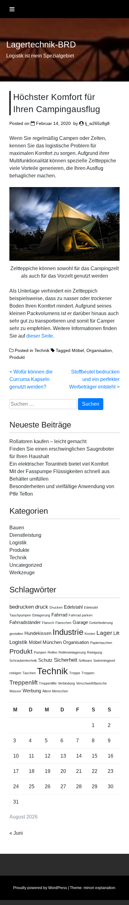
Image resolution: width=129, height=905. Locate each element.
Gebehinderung (101, 623)
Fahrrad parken (80, 615)
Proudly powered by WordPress (40, 888)
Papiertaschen (101, 643)
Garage (80, 622)
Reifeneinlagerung (72, 652)
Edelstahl (73, 607)
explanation (105, 888)
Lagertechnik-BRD (41, 44)
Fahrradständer (25, 622)
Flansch (48, 623)
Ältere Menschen (55, 691)
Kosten (90, 633)
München (52, 642)
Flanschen (63, 623)
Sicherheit (65, 660)
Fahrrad (59, 614)
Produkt (17, 357)
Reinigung (94, 652)
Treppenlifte (48, 683)
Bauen (16, 527)
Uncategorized (25, 565)
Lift (116, 633)
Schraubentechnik (23, 660)
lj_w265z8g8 (97, 123)
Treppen (87, 673)
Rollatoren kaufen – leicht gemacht (47, 441)
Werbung (32, 690)
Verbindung (66, 683)
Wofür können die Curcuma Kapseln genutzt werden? (31, 379)
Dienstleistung (25, 535)
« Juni (16, 833)
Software (85, 660)
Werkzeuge (22, 572)
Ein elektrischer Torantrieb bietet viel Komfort (58, 464)
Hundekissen (37, 633)
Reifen (52, 652)
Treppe (74, 673)
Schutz (45, 660)
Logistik (18, 542)
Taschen (29, 673)
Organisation (99, 350)
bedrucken (21, 607)
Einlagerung (41, 615)
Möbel (78, 350)
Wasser (15, 691)
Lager (104, 632)
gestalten (16, 633)
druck (41, 607)
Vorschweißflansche (91, 683)
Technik (41, 350)
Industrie (68, 632)
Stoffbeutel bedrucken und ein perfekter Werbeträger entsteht (94, 379)
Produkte (19, 550)
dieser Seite (39, 336)
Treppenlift (23, 682)
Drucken (56, 607)
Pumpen (40, 652)
